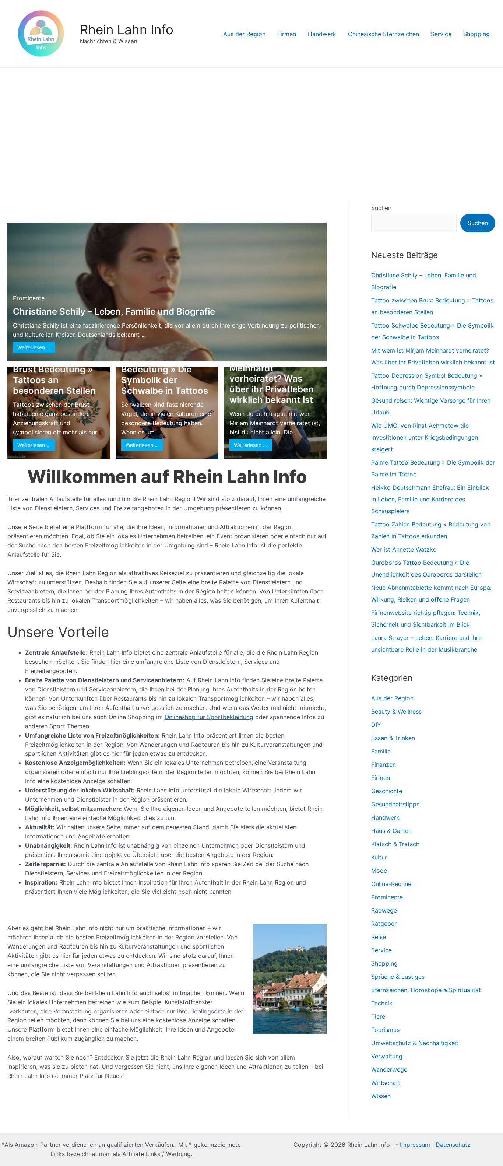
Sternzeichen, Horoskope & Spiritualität (426, 990)
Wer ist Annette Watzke (403, 549)
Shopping (476, 34)
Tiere (378, 1016)
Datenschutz (453, 1144)
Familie (381, 751)
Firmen (286, 34)
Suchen (381, 207)
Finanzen (383, 764)
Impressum (415, 1144)
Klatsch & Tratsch (395, 844)
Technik (382, 1003)
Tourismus (385, 1029)
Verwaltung (386, 1056)
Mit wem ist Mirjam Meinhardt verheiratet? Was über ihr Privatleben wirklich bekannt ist (271, 378)
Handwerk (322, 34)
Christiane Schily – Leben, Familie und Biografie (114, 311)
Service (441, 34)
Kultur (379, 857)
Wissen (381, 1096)
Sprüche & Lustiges (398, 976)
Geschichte (386, 791)
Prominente (29, 298)
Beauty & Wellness (396, 711)
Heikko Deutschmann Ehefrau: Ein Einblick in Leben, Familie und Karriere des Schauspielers (430, 499)
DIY (376, 724)
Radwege (384, 910)
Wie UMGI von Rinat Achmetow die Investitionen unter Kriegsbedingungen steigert (424, 437)
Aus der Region (244, 34)
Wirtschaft (385, 1082)
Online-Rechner (392, 883)
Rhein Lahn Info (126, 29)
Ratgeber (384, 923)
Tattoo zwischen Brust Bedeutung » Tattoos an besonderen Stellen (54, 375)
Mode (379, 870)
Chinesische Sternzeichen (383, 34)
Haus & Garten (391, 830)
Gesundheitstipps (395, 804)
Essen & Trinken (393, 738)
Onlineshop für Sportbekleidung (209, 717)
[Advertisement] (251, 123)
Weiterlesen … (34, 347)
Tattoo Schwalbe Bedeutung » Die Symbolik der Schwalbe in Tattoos (164, 375)
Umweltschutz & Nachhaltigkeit (414, 1043)
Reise (378, 937)
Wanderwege (389, 1069)
